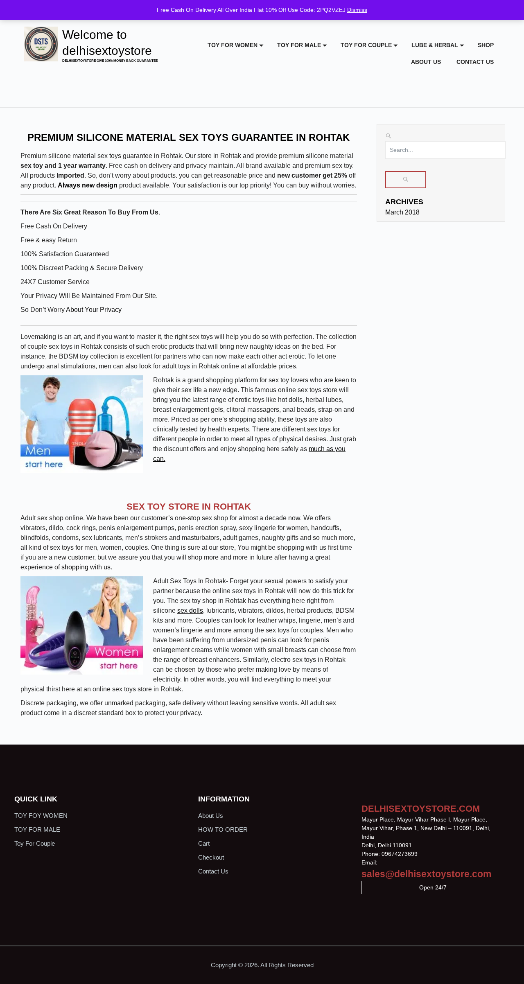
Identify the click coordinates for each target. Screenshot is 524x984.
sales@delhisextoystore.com (426, 874)
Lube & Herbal (434, 45)
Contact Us (475, 62)
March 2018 (402, 212)
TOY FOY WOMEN (41, 815)
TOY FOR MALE (299, 45)
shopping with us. (86, 567)
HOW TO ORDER (223, 829)
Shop (486, 45)
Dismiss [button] (357, 10)
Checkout (211, 857)
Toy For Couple (366, 45)
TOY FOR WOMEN (232, 45)
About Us (426, 62)
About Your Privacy (93, 309)
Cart (204, 843)
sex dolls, (191, 610)
